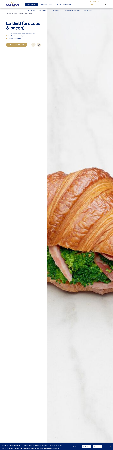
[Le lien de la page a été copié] (33, 45)
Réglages (75, 446)
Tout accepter (97, 446)
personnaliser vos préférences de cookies (49, 448)
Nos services (55, 10)
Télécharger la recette (17, 44)
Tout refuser (86, 446)
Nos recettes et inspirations (72, 10)
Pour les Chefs (31, 4)
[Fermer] (110, 446)
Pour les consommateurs (64, 4)
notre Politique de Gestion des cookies (29, 448)
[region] (56, 446)
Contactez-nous (94, 3)
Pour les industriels (46, 4)
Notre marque (31, 10)
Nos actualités (88, 10)
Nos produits (42, 10)
